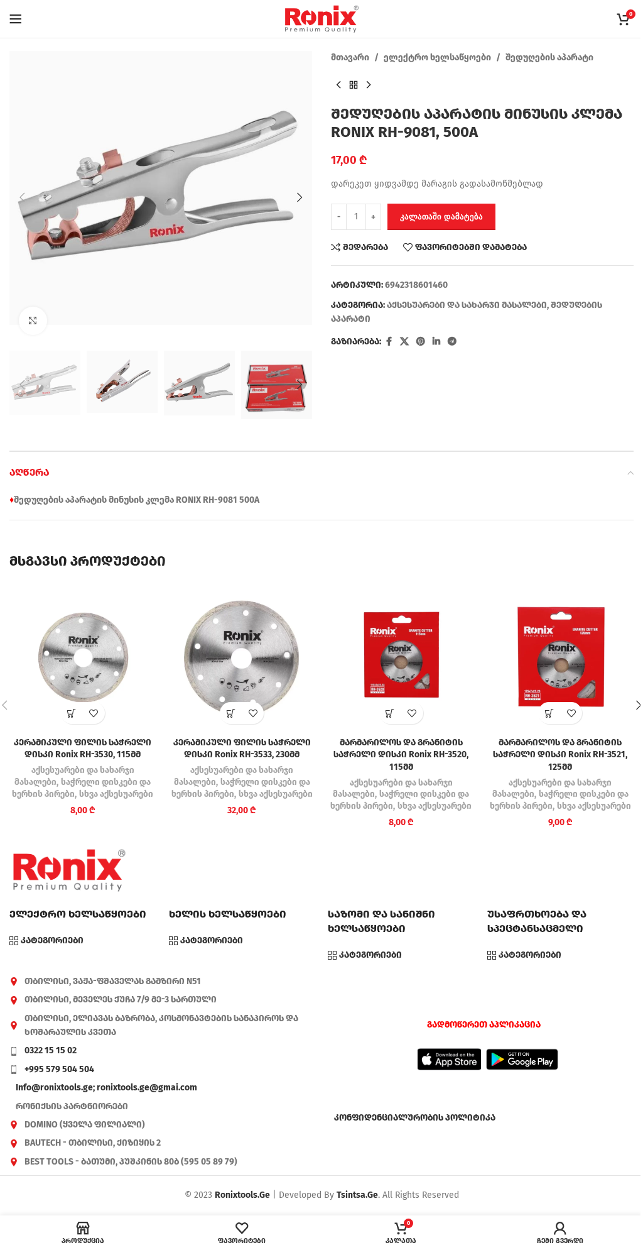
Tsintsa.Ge (357, 1195)
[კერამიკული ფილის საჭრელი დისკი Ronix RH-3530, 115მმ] (82, 657)
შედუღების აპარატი (549, 57)
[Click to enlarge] (33, 321)
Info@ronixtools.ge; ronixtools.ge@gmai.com (106, 1087)
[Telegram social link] (452, 342)
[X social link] (404, 342)
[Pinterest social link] (421, 342)
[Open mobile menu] (15, 18)
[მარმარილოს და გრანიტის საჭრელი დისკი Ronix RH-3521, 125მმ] (560, 657)
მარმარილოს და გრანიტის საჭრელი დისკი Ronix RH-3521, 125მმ (560, 754)
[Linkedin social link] (436, 342)
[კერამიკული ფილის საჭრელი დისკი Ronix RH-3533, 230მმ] (242, 657)
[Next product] (368, 84)
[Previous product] (338, 84)
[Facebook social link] (388, 342)
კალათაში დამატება (441, 216)
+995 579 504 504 (59, 1069)
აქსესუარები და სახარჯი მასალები (467, 305)
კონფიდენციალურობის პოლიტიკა (414, 1117)
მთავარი (350, 57)
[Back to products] (353, 84)
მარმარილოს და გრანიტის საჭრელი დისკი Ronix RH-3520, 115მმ (400, 754)
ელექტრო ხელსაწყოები (437, 57)
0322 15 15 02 (50, 1050)
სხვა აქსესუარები (116, 794)
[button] (22, 197)
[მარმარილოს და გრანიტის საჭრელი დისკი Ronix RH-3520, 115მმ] (401, 657)
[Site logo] (321, 18)
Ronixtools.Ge (242, 1195)
